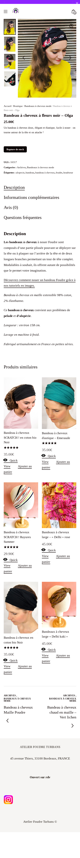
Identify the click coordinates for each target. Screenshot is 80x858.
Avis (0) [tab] (11, 207)
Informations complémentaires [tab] (31, 197)
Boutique (18, 106)
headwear (68, 172)
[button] (71, 26)
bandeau (30, 172)
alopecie (20, 172)
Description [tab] (14, 187)
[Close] (77, 3)
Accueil (8, 106)
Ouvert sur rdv (40, 777)
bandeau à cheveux (45, 172)
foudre (59, 172)
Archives (21, 167)
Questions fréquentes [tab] (22, 217)
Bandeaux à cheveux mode (38, 106)
